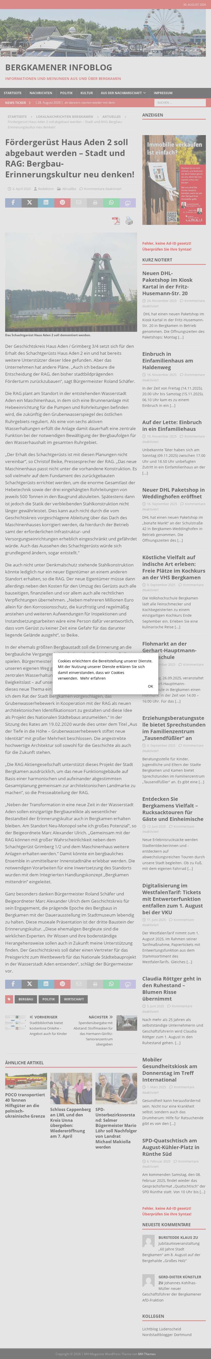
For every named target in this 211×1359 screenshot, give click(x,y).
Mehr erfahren (93, 678)
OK (150, 686)
